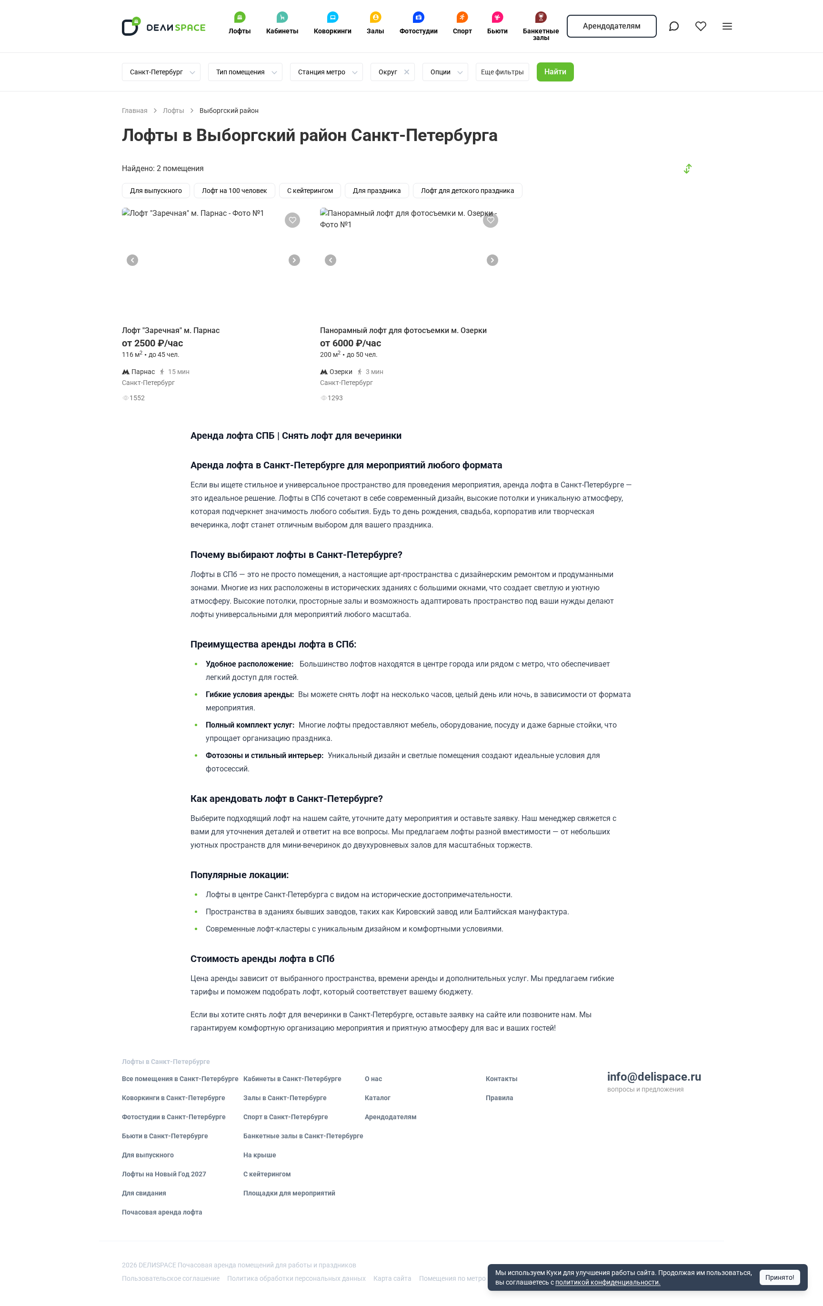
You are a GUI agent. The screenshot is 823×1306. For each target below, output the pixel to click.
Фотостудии (419, 31)
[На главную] (164, 26)
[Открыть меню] (727, 26)
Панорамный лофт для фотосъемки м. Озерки (403, 330)
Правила (499, 1098)
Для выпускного (148, 1155)
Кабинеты (282, 31)
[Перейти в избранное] (700, 26)
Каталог (378, 1098)
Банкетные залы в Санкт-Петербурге (303, 1136)
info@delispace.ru (654, 1076)
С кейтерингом (267, 1174)
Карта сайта (392, 1278)
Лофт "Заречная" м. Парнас (171, 330)
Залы (375, 31)
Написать (271, 400)
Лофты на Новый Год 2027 (164, 1174)
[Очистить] (406, 71)
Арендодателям (612, 25)
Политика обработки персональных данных (296, 1278)
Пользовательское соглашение (171, 1278)
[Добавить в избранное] (292, 220)
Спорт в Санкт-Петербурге (285, 1117)
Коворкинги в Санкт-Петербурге (173, 1098)
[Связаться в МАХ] (673, 26)
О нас (373, 1079)
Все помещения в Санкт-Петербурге (180, 1079)
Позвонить (271, 376)
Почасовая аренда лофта (162, 1212)
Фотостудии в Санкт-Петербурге (174, 1117)
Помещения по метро (452, 1278)
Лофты (240, 31)
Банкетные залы (541, 34)
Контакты (502, 1079)
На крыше (259, 1155)
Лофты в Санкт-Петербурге (166, 1061)
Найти (555, 71)
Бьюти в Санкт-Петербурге (165, 1136)
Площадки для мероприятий (289, 1193)
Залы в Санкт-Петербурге (285, 1098)
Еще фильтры (502, 72)
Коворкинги (332, 31)
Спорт (462, 31)
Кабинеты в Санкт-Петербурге (292, 1079)
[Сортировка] (687, 168)
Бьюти (497, 31)
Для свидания (144, 1193)
